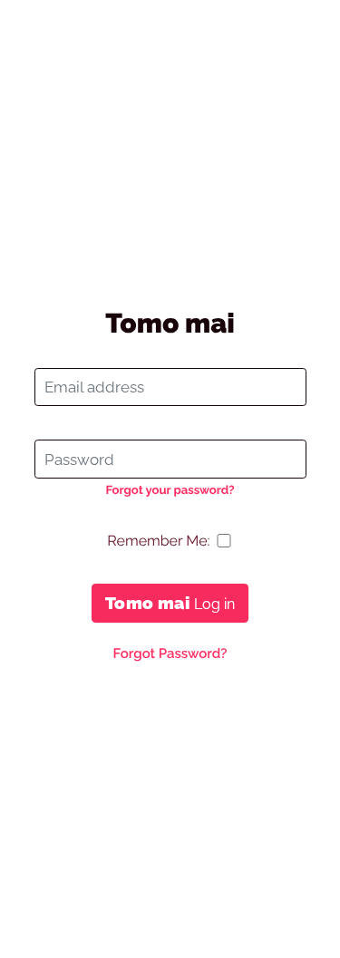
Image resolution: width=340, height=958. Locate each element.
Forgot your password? (169, 491)
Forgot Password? (169, 653)
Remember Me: (158, 540)
